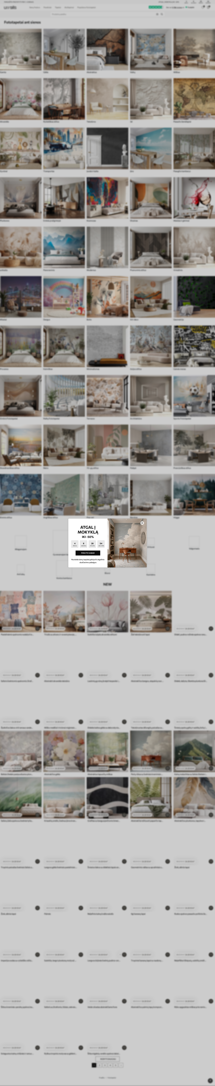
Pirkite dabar (88, 553)
